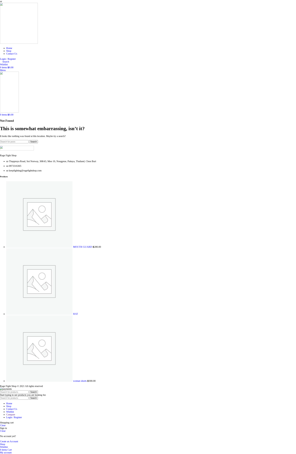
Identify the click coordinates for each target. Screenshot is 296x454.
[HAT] (39, 314)
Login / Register (14, 417)
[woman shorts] (39, 381)
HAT (75, 314)
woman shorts (80, 381)
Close (3, 425)
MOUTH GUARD (83, 247)
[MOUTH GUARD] (39, 247)
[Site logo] (19, 43)
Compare (10, 414)
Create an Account (9, 441)
